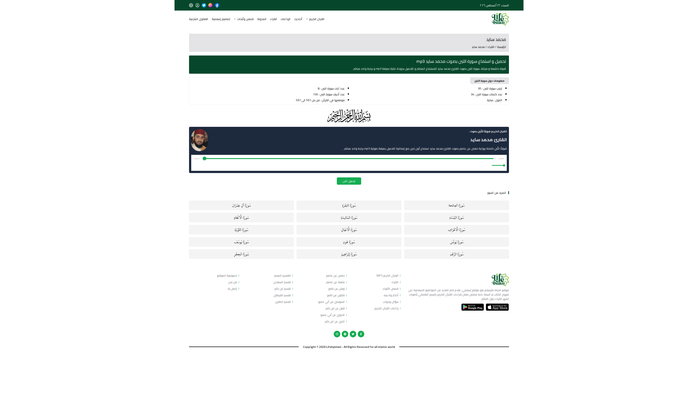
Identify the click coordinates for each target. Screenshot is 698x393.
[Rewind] (341, 165)
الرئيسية (501, 46)
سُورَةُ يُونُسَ (457, 241)
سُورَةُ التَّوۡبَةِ (241, 229)
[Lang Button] (191, 5)
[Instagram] (337, 334)
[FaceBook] (361, 334)
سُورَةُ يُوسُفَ (241, 241)
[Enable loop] (196, 165)
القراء (273, 19)
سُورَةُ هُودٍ (349, 241)
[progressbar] (349, 158)
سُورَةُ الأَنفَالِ (349, 229)
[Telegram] (345, 334)
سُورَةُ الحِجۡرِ (241, 254)
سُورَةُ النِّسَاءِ (456, 217)
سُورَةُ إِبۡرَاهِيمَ (349, 254)
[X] (353, 334)
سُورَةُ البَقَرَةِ (349, 205)
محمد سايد (478, 46)
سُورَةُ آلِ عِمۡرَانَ (241, 205)
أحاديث (298, 19)
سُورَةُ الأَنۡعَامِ (241, 217)
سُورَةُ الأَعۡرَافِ (456, 229)
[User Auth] (197, 5)
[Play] (349, 165)
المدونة (261, 19)
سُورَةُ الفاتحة (457, 205)
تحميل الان (349, 181)
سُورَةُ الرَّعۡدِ (457, 254)
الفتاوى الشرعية (198, 19)
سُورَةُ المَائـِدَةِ (349, 217)
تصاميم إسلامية (221, 19)
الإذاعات (285, 19)
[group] (349, 163)
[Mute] (488, 165)
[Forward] (357, 165)
